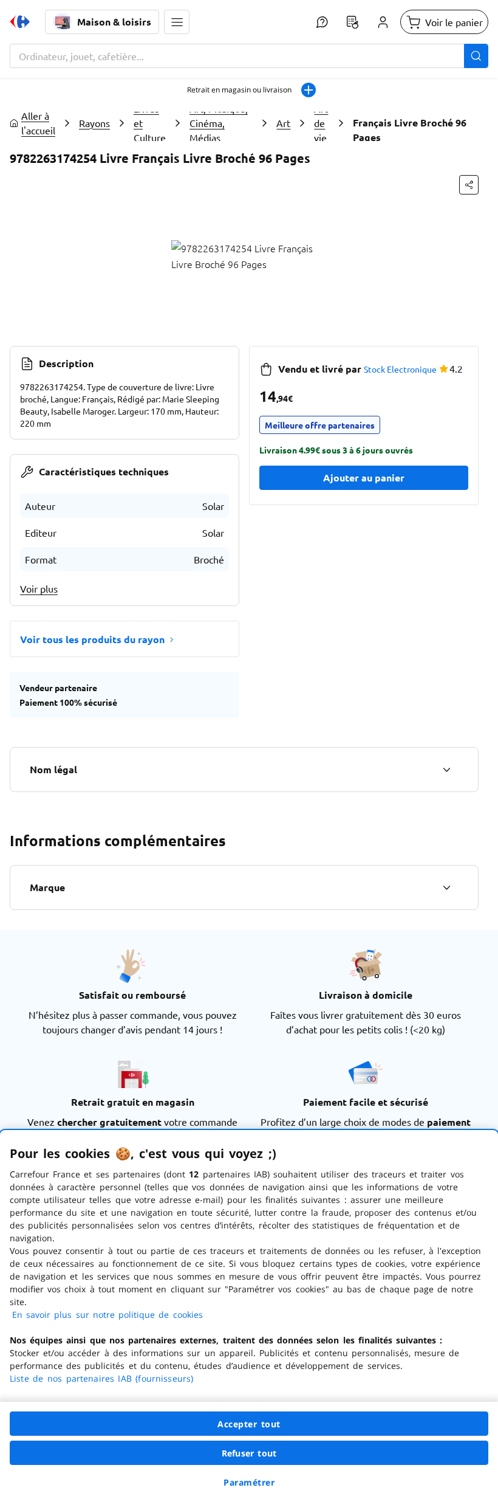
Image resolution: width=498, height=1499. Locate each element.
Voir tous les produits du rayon (92, 639)
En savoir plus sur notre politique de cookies (107, 1314)
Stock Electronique (400, 369)
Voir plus (39, 588)
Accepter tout (249, 1424)
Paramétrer (249, 1482)
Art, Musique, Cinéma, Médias (218, 122)
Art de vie (321, 122)
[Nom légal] (446, 769)
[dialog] (249, 1314)
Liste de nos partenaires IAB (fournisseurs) (101, 1378)
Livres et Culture (150, 122)
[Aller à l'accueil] (20, 22)
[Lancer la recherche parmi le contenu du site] (476, 55)
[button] (176, 22)
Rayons (94, 123)
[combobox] (249, 56)
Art (283, 123)
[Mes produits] (352, 22)
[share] (469, 185)
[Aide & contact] (322, 22)
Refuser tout (249, 1453)
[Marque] (446, 887)
